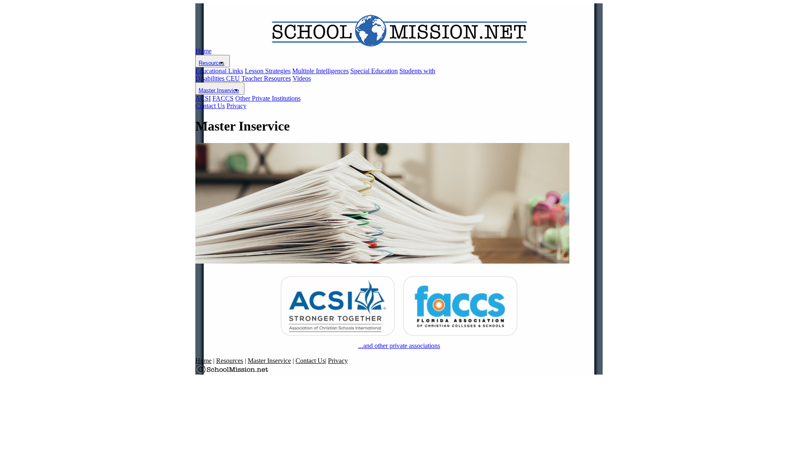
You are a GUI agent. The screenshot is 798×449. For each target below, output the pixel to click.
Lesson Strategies (268, 70)
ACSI (203, 98)
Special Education (374, 70)
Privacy (236, 105)
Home (203, 50)
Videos (302, 78)
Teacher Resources (266, 78)
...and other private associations (399, 345)
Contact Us (210, 105)
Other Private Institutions (267, 98)
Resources (211, 63)
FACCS (223, 98)
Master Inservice (219, 90)
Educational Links (219, 70)
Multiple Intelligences (320, 70)
